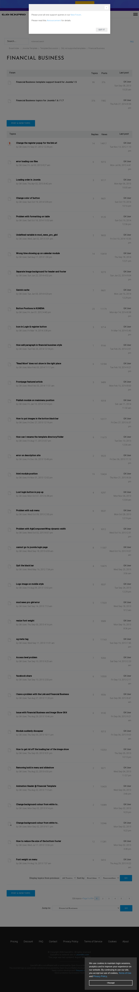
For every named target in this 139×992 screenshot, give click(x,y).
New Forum (76, 15)
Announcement (54, 20)
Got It (102, 30)
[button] (108, 976)
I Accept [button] (111, 983)
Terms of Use (125, 973)
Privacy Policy (100, 976)
